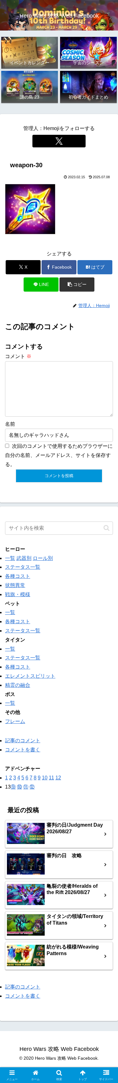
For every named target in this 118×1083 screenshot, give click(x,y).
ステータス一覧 (22, 567)
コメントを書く (22, 749)
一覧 (10, 558)
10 (45, 777)
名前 (10, 424)
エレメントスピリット (30, 676)
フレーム (15, 721)
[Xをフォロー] (59, 141)
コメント (18, 356)
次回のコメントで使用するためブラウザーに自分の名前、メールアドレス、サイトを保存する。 (59, 455)
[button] (76, 284)
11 (51, 777)
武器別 (23, 558)
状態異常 (15, 585)
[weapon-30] (30, 208)
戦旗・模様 (17, 594)
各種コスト (17, 576)
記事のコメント (22, 740)
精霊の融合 (17, 685)
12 (58, 777)
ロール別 (43, 558)
